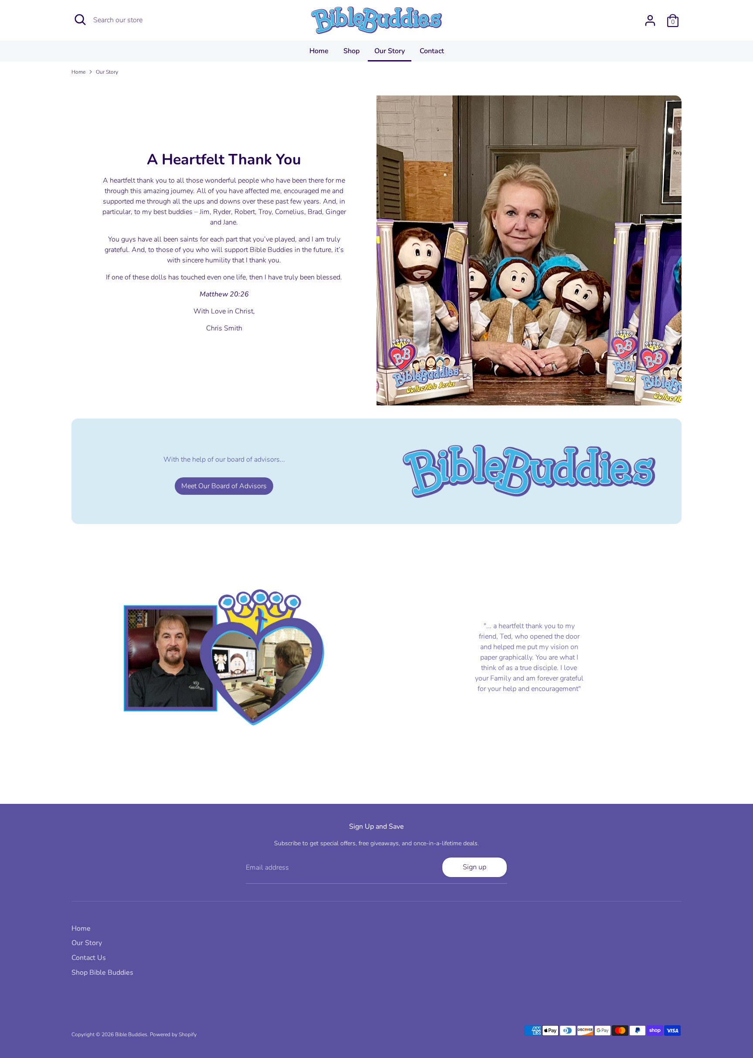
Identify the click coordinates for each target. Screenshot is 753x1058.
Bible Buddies (131, 1034)
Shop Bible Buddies (102, 972)
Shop (351, 51)
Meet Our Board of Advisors (224, 486)
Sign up (474, 867)
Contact (432, 51)
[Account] (650, 20)
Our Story (389, 51)
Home (319, 51)
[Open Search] (80, 19)
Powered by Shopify (173, 1034)
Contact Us (88, 958)
